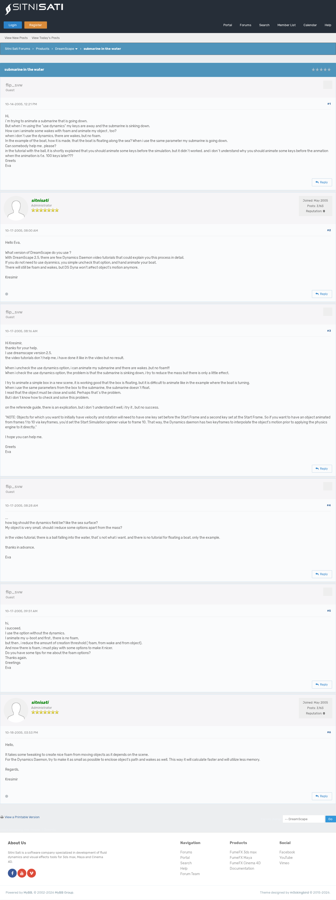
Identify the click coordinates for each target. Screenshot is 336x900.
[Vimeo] (31, 873)
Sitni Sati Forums (17, 49)
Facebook (287, 852)
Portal (227, 25)
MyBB (28, 892)
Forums (245, 25)
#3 (329, 330)
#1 (329, 103)
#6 (329, 732)
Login (13, 25)
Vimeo (284, 863)
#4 (329, 505)
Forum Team (190, 874)
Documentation (242, 868)
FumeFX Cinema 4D (245, 863)
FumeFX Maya (241, 858)
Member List (286, 25)
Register (35, 25)
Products (42, 49)
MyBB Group (64, 892)
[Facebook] (12, 873)
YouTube (286, 858)
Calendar (310, 25)
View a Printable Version (22, 817)
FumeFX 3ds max (243, 852)
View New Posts (16, 38)
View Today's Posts (46, 38)
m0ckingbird (299, 892)
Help (328, 25)
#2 (329, 230)
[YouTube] (21, 873)
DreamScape (64, 49)
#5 (329, 610)
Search (264, 25)
